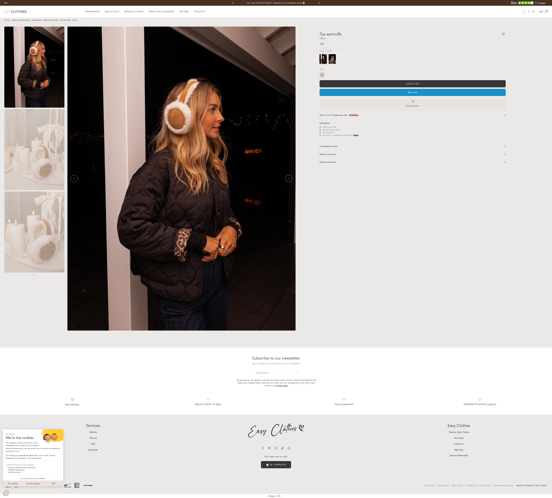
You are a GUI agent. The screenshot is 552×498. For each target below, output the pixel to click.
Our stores (459, 438)
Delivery (93, 432)
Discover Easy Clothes (459, 432)
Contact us (459, 444)
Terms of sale (429, 485)
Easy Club (458, 449)
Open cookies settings (503, 485)
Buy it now (412, 92)
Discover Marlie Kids (459, 455)
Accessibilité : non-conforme (478, 485)
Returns (93, 438)
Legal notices (457, 485)
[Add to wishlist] (503, 34)
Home (7, 20)
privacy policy (282, 385)
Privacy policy (443, 485)
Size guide (93, 449)
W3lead (528, 485)
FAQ (93, 444)
